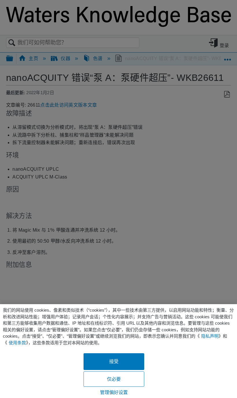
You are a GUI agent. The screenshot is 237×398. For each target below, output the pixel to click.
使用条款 (17, 342)
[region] (118, 351)
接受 (113, 361)
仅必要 (114, 379)
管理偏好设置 (114, 392)
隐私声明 (210, 336)
